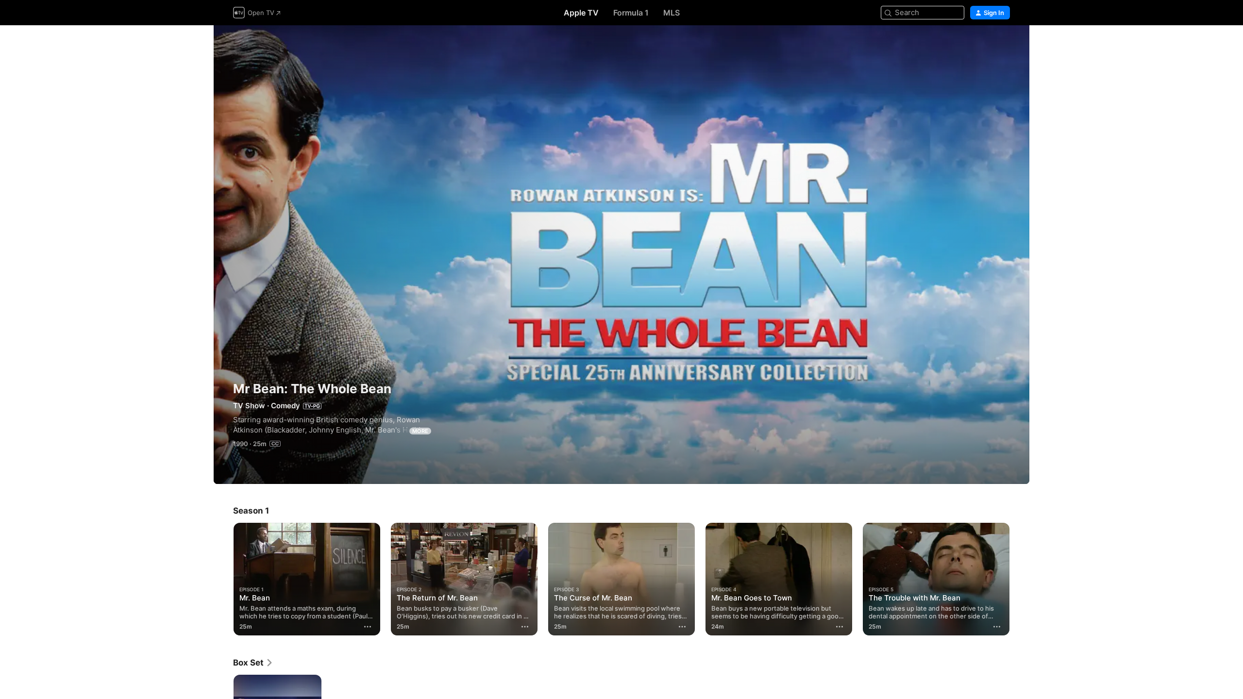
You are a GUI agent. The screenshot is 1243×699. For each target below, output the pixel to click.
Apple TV (581, 12)
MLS (671, 12)
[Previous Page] (223, 579)
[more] (367, 626)
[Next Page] (1019, 579)
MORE (420, 431)
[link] (253, 662)
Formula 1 (631, 12)
